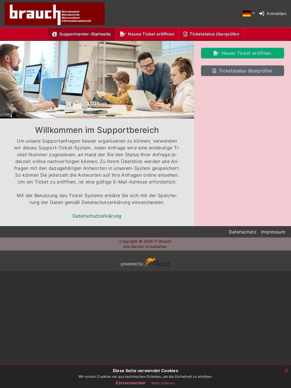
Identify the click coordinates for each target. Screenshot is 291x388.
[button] (248, 14)
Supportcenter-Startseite (86, 33)
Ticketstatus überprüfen (214, 34)
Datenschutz (243, 232)
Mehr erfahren (163, 383)
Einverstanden (131, 382)
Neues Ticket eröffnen (151, 34)
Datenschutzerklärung (96, 216)
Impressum (273, 232)
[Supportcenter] (50, 13)
